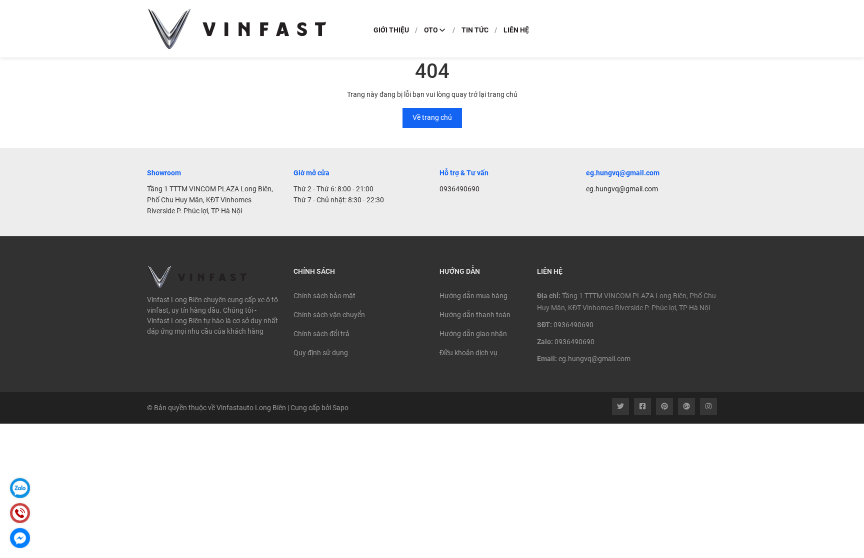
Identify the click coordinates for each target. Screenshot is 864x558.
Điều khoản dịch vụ (469, 353)
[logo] (237, 28)
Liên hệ (516, 30)
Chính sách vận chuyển (329, 315)
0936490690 (460, 189)
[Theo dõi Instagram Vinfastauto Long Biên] (708, 406)
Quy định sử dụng (321, 353)
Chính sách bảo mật (325, 296)
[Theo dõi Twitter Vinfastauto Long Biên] (620, 406)
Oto (431, 30)
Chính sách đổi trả (322, 334)
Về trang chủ (432, 117)
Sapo (340, 408)
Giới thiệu (391, 30)
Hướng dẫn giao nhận (473, 334)
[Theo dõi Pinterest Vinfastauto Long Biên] (664, 406)
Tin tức (475, 30)
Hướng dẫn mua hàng (474, 296)
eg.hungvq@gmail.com (622, 189)
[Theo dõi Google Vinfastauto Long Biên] (686, 406)
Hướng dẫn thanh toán (475, 315)
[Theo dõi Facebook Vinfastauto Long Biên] (642, 406)
